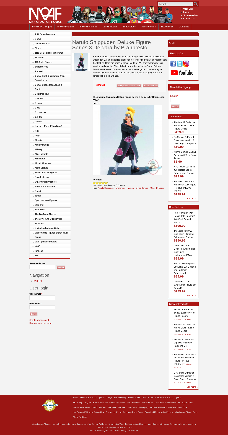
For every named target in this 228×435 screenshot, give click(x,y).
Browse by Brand (65, 26)
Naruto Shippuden (105, 188)
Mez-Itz (38, 140)
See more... (192, 198)
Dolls (37, 108)
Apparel (39, 71)
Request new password (40, 323)
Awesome (106, 182)
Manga (131, 188)
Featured (39, 57)
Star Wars (40, 209)
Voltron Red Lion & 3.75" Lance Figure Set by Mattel (185, 284)
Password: (35, 303)
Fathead (39, 251)
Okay (97, 182)
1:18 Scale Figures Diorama (49, 53)
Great (103, 182)
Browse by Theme (88, 26)
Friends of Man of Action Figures (159, 412)
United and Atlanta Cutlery (48, 228)
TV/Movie (39, 223)
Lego (37, 135)
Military (38, 149)
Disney (38, 103)
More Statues (41, 168)
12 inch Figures (109, 26)
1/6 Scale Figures (43, 62)
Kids (37, 131)
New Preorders (148, 26)
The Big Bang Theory (45, 214)
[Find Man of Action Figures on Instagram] (186, 66)
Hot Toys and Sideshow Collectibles (88, 412)
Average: (97, 179)
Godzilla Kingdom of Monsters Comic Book (168, 407)
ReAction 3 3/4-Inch (45, 186)
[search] (175, 4)
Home (75, 398)
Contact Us (189, 18)
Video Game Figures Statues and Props (51, 235)
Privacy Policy (120, 398)
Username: (35, 294)
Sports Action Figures (46, 200)
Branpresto (120, 188)
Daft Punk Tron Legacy (138, 407)
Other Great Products (46, 182)
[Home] (45, 22)
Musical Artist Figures (46, 172)
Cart (172, 43)
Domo (38, 39)
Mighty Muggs (42, 145)
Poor (94, 182)
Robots (38, 191)
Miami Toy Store (80, 417)
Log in (186, 12)
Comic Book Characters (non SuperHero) (49, 78)
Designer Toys (42, 94)
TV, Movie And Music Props (48, 219)
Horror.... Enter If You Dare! (48, 126)
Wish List (188, 9)
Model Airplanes (43, 163)
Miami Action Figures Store (186, 412)
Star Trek (39, 205)
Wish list (38, 281)
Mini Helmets (41, 154)
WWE (37, 246)
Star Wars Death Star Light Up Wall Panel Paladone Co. (184, 342)
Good (100, 182)
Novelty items (42, 177)
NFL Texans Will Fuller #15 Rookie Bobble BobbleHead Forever (185, 169)
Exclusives (40, 112)
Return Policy (134, 398)
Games (38, 121)
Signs (38, 48)
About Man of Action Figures (92, 398)
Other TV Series (157, 188)
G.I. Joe (38, 117)
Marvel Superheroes (82, 407)
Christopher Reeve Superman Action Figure (124, 412)
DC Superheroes (185, 403)
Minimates (40, 158)
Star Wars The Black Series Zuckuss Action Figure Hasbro (184, 312)
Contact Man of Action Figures (168, 398)
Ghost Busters (42, 43)
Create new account (39, 320)
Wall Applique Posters (46, 241)
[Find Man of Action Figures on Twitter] (180, 66)
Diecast (39, 98)
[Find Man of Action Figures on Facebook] (173, 66)
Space (38, 196)
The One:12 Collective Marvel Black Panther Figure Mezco (184, 125)
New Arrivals (167, 26)
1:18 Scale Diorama (45, 34)
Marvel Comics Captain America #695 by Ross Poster (185, 155)
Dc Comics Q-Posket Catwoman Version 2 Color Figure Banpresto (185, 140)
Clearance (184, 26)
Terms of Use (147, 398)
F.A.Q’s (109, 398)
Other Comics (142, 188)
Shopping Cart (190, 15)
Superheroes (129, 26)
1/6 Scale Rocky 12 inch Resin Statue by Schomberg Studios (184, 234)
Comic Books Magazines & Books (48, 87)
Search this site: (37, 263)
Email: (174, 96)
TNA (37, 255)
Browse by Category (42, 26)
